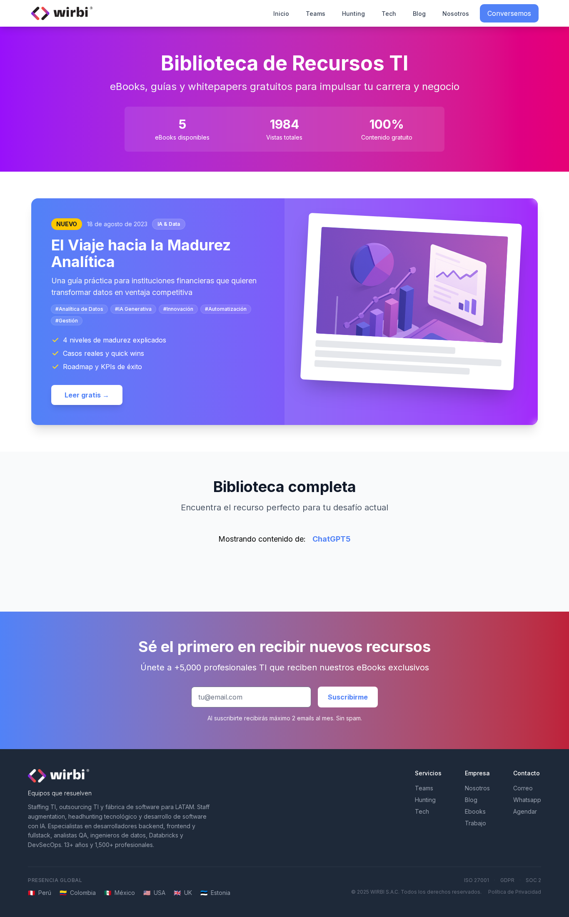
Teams (315, 13)
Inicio (281, 13)
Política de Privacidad (514, 892)
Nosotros (455, 13)
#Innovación (178, 309)
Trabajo (475, 823)
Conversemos (509, 13)
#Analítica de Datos (79, 309)
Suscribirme (348, 697)
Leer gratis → (87, 395)
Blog (419, 13)
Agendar (525, 811)
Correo (523, 788)
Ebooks (475, 811)
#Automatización (226, 309)
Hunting (353, 13)
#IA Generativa (133, 309)
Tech (389, 13)
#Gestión (66, 320)
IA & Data (168, 224)
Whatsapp (527, 799)
